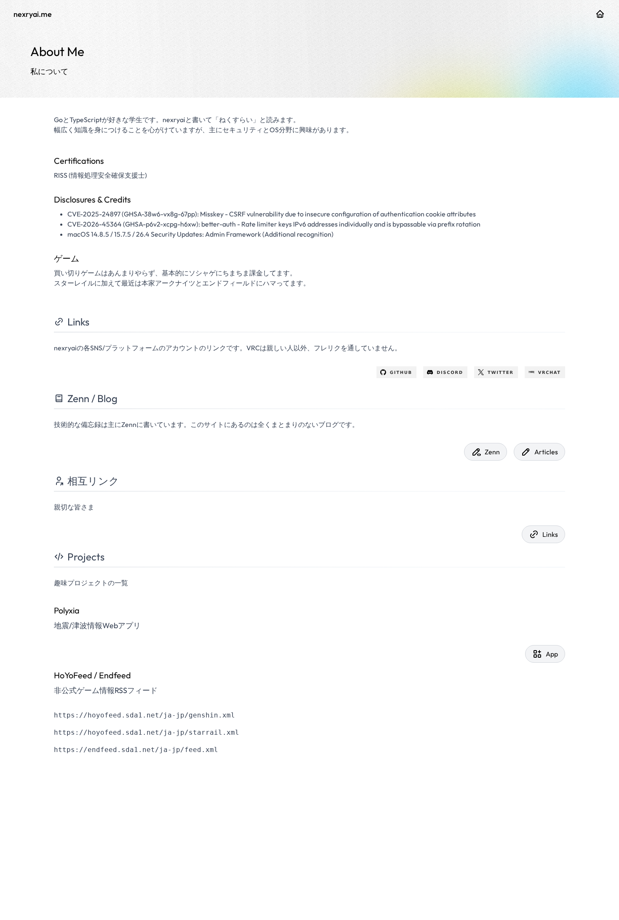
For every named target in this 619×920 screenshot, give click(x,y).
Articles (546, 452)
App (552, 654)
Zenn (492, 452)
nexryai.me (32, 14)
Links (550, 534)
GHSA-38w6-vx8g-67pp (159, 214)
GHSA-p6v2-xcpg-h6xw (160, 224)
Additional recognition (297, 234)
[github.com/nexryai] (600, 14)
